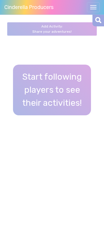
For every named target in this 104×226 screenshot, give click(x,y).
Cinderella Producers (28, 7)
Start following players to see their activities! (52, 90)
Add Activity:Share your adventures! (52, 29)
